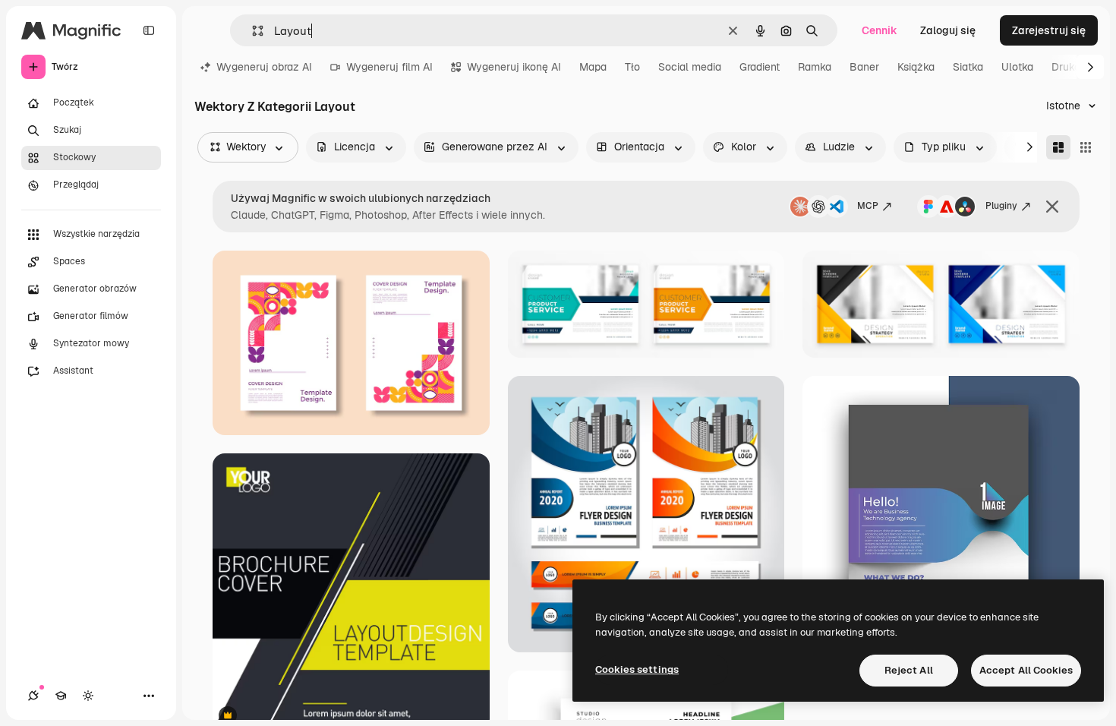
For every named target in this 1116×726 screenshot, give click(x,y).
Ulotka (1017, 67)
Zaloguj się (948, 30)
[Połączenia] (33, 695)
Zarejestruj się (1049, 30)
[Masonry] (1058, 147)
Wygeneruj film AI (389, 67)
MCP (867, 206)
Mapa (593, 67)
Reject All (908, 670)
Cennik (879, 30)
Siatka (968, 67)
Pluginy (1001, 206)
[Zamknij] (1052, 206)
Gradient (759, 67)
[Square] (1085, 147)
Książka (916, 67)
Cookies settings (637, 669)
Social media (689, 67)
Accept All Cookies (1026, 670)
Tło (632, 67)
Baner (864, 67)
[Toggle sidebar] (149, 30)
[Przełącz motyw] (88, 695)
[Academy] (61, 695)
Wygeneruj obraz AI (264, 67)
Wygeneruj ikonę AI (514, 67)
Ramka (814, 67)
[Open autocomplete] (252, 30)
